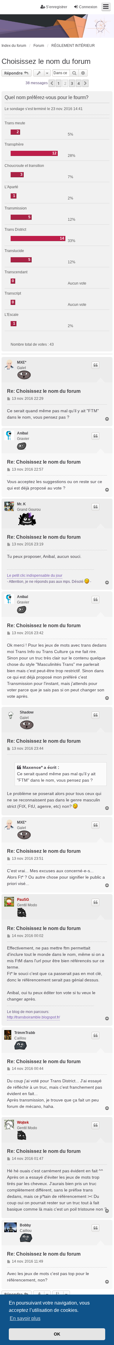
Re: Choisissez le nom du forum (44, 391)
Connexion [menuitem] (88, 7)
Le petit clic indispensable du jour (34, 575)
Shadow (26, 712)
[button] (52, 83)
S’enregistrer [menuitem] (56, 7)
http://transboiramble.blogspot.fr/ (33, 1017)
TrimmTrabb (24, 1033)
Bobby (25, 1225)
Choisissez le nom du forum (46, 61)
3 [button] (72, 83)
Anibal (22, 433)
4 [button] (79, 83)
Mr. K (21, 504)
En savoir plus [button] (25, 1318)
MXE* (21, 362)
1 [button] (58, 83)
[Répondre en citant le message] (95, 365)
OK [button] (57, 1334)
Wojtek (23, 1122)
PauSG (23, 899)
